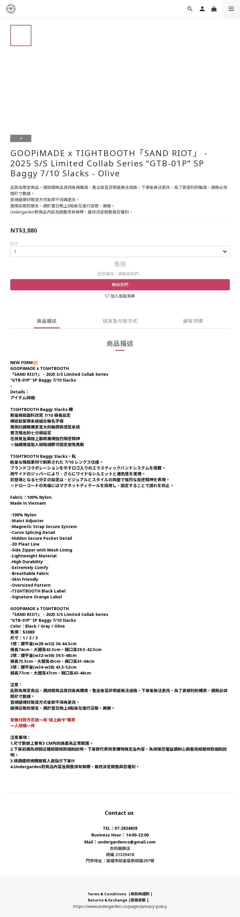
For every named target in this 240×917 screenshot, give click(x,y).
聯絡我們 (120, 284)
